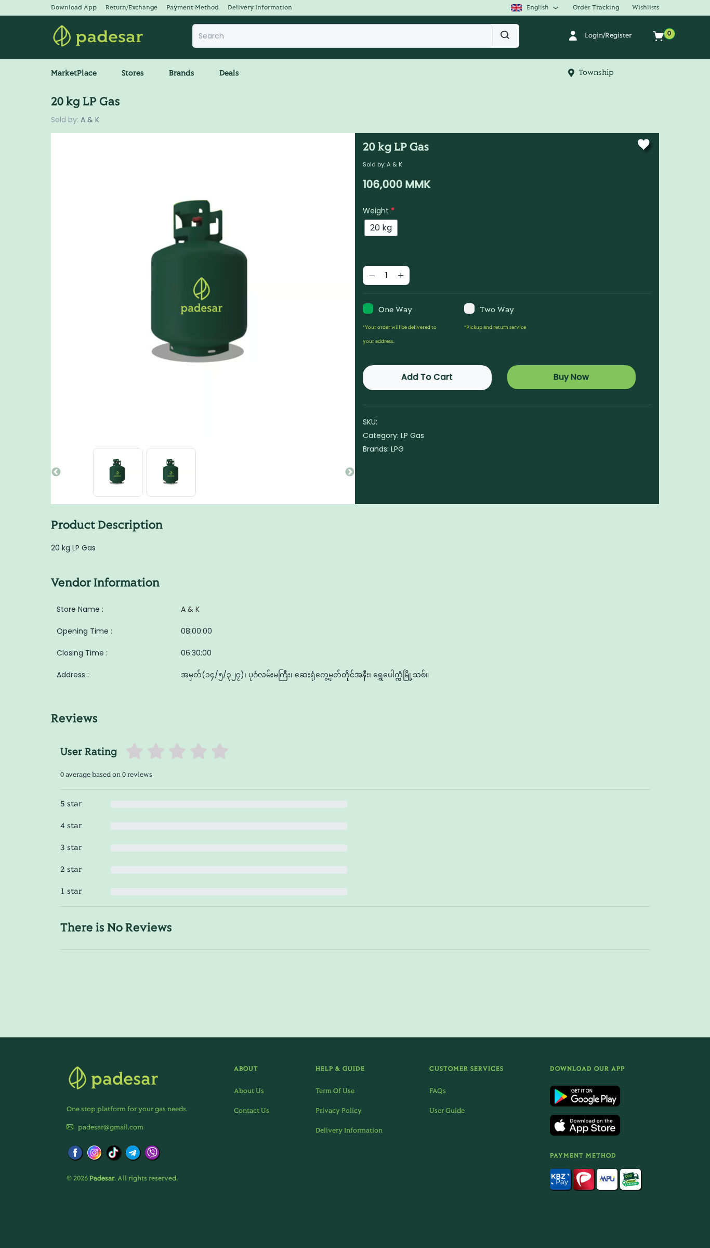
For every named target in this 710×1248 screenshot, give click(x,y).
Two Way (497, 310)
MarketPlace (74, 73)
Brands (181, 73)
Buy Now (571, 377)
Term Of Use (334, 1091)
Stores (133, 73)
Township (594, 73)
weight (379, 210)
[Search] (505, 35)
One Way (395, 310)
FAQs (437, 1091)
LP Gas (412, 435)
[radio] (381, 228)
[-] (371, 275)
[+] (400, 275)
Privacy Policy (338, 1111)
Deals (229, 73)
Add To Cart (427, 377)
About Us (249, 1091)
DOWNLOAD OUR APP (587, 1068)
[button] (77, 7)
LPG (397, 449)
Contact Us (251, 1111)
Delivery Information (349, 1131)
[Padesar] (98, 36)
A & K (90, 119)
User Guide (447, 1111)
